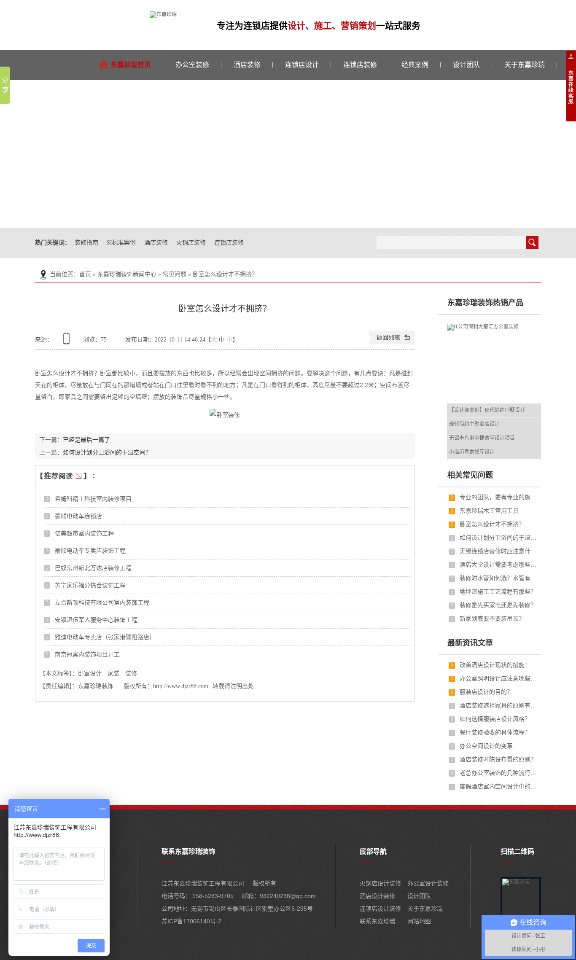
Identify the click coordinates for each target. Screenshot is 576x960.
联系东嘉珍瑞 (377, 921)
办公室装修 (192, 64)
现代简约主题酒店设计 (474, 424)
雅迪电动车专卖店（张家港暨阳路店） (105, 637)
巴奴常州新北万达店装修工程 (93, 568)
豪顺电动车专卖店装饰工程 (90, 550)
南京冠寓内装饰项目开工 (87, 654)
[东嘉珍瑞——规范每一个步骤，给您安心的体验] (288, 154)
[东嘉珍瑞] (163, 14)
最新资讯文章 (470, 643)
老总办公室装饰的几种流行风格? (500, 773)
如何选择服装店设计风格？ (495, 719)
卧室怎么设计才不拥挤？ (225, 274)
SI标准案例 (121, 242)
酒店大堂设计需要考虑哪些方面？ (500, 565)
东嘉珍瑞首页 (130, 64)
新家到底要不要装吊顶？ (492, 619)
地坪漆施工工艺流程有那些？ (498, 592)
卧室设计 (90, 673)
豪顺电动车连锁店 (78, 516)
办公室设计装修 (428, 883)
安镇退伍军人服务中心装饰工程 (96, 619)
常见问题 (174, 274)
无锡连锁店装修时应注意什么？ (500, 551)
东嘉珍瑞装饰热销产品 (485, 302)
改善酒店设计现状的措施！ (495, 665)
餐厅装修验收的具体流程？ (495, 732)
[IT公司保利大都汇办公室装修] (499, 363)
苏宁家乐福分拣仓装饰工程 (90, 585)
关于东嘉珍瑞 (524, 64)
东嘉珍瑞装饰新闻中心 (126, 274)
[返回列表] (392, 342)
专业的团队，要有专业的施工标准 (500, 497)
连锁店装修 (360, 64)
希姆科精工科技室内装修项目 (93, 498)
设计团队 (466, 64)
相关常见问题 (470, 475)
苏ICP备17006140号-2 (191, 921)
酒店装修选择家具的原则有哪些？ (500, 705)
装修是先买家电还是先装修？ (498, 605)
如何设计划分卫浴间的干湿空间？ (107, 452)
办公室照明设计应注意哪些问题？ (500, 678)
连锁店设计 (302, 64)
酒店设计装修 (377, 896)
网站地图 (419, 921)
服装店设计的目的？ (486, 692)
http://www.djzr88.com (180, 686)
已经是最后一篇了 (86, 439)
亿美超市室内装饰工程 (84, 533)
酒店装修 (247, 64)
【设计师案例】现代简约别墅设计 (487, 410)
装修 (131, 673)
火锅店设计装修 (380, 883)
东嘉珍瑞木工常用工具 (489, 511)
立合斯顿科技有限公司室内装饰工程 (102, 602)
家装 (113, 673)
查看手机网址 (68, 341)
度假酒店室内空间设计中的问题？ (500, 786)
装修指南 (86, 242)
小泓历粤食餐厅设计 (472, 452)
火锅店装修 (191, 242)
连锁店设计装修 (380, 908)
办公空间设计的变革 (486, 746)
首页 (85, 274)
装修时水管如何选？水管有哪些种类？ (500, 578)
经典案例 (414, 64)
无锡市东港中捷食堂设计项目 (482, 438)
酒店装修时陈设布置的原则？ (498, 759)
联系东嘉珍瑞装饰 (188, 851)
